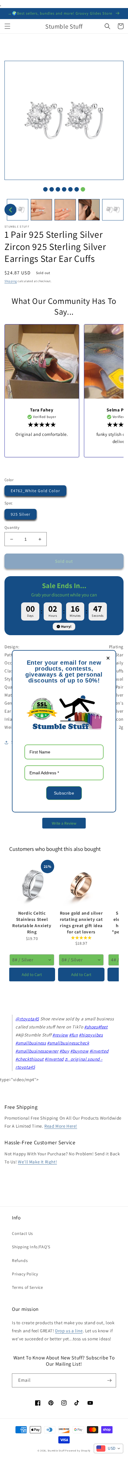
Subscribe (64, 793)
